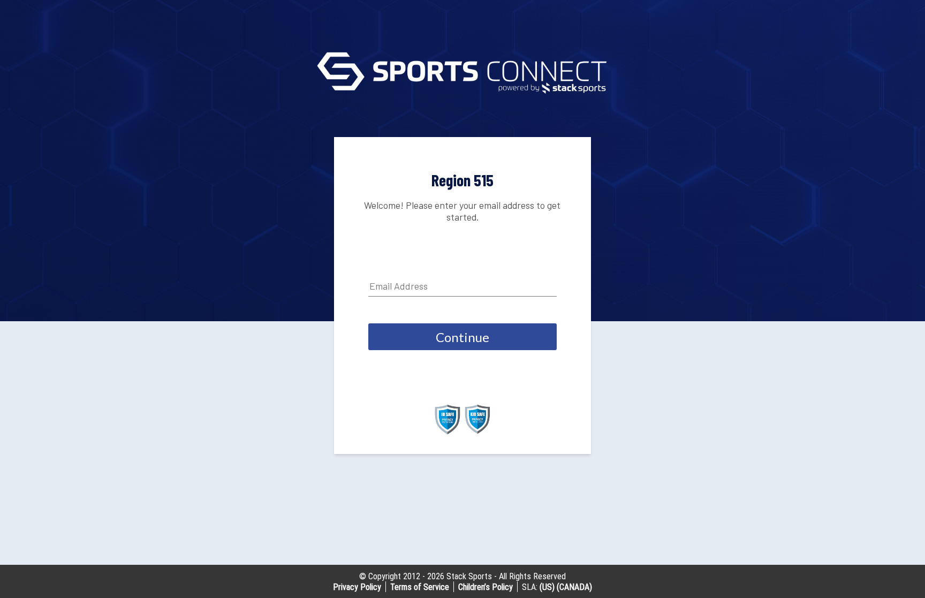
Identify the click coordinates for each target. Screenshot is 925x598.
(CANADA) (574, 586)
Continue (462, 337)
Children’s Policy (485, 586)
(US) (547, 586)
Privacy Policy (357, 586)
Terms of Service (419, 586)
